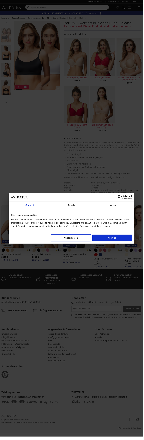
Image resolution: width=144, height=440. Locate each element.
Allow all (112, 238)
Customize (69, 238)
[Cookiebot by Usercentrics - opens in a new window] (120, 197)
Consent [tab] (29, 205)
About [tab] (113, 205)
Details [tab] (71, 205)
